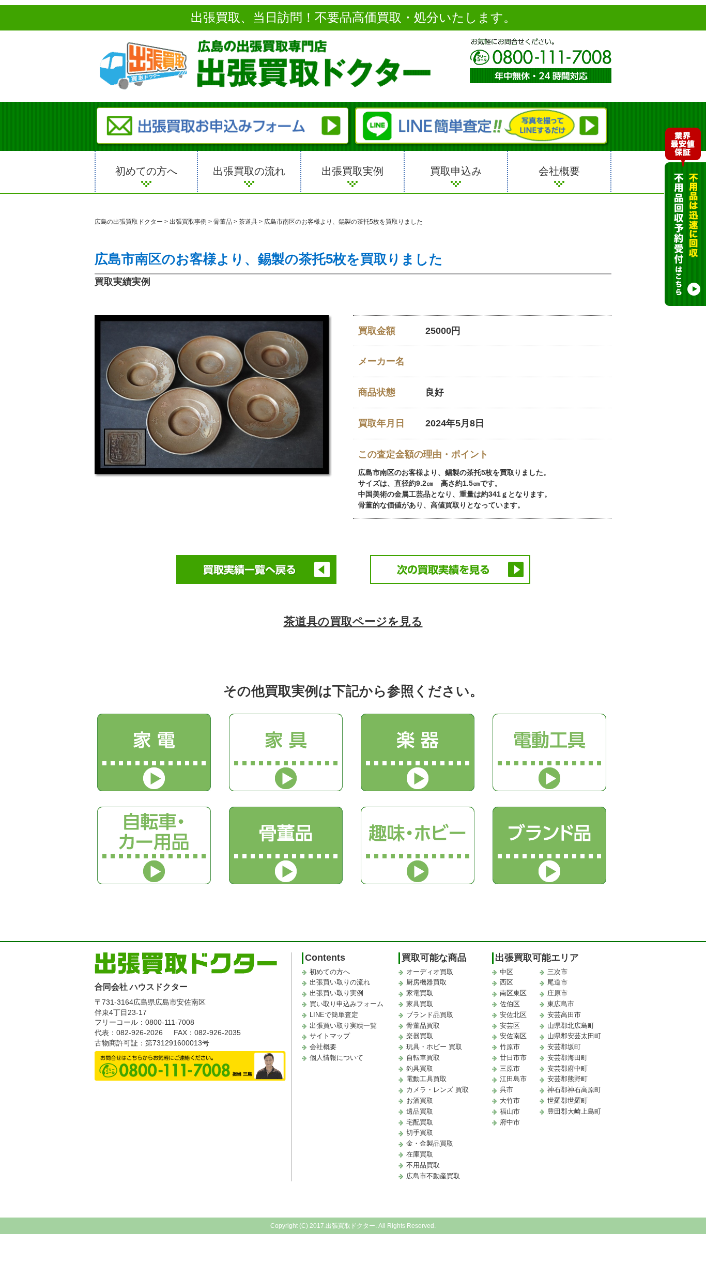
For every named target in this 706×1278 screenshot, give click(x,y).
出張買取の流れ (249, 171)
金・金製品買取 (429, 1143)
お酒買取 (419, 1100)
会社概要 (559, 171)
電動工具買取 (426, 1079)
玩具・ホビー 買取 (434, 1047)
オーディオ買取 (429, 972)
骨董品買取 (423, 1025)
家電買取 (419, 993)
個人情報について (336, 1057)
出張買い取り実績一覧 (343, 1025)
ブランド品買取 (429, 1015)
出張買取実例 (352, 171)
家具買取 (419, 1004)
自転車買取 (423, 1057)
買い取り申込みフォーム (346, 1004)
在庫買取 (419, 1154)
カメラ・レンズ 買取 (437, 1090)
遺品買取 (419, 1111)
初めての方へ (146, 171)
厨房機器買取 (426, 982)
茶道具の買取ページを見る (353, 621)
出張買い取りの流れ (340, 982)
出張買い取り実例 (336, 993)
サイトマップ (330, 1036)
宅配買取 (419, 1122)
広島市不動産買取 (433, 1176)
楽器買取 (419, 1036)
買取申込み (456, 171)
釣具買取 (419, 1068)
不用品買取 (423, 1165)
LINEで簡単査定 (334, 1015)
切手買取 (419, 1132)
